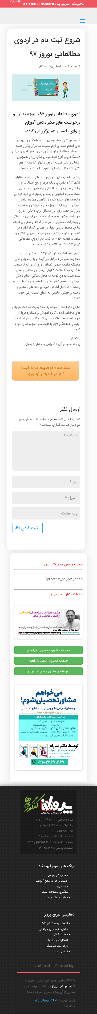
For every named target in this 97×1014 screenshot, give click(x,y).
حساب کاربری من (58, 875)
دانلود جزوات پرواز (57, 897)
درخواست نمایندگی (56, 946)
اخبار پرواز (54, 66)
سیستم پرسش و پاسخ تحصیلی (48, 671)
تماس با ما (62, 951)
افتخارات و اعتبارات (57, 940)
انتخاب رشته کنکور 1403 (54, 923)
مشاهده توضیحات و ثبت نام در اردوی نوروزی (45, 370)
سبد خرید (62, 886)
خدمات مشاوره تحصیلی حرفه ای (48, 650)
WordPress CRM (46, 1000)
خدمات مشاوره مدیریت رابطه (48, 660)
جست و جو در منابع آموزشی (51, 881)
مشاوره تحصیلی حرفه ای (53, 929)
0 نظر (42, 66)
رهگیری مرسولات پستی (54, 892)
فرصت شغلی (60, 934)
